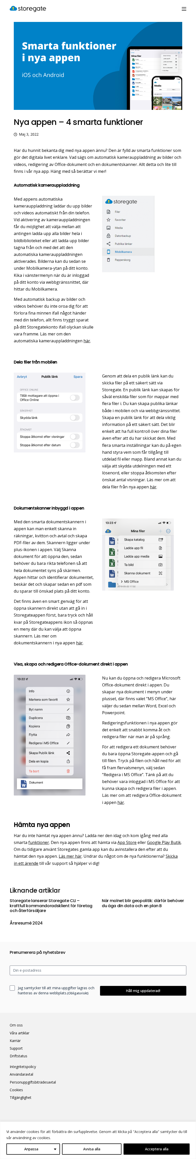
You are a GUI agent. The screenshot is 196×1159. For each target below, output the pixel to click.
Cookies (16, 1090)
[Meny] (184, 9)
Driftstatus (18, 1056)
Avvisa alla (91, 1149)
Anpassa (31, 1149)
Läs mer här (70, 856)
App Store (127, 842)
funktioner (38, 842)
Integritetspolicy (23, 1066)
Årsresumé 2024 (26, 923)
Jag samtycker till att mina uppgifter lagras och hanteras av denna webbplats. (56, 990)
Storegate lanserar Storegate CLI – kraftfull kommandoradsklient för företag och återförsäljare (51, 905)
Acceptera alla (156, 1149)
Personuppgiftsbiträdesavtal (33, 1082)
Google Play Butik (164, 842)
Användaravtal (21, 1074)
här (86, 341)
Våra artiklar (19, 1033)
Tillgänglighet (20, 1097)
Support (16, 1048)
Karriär (15, 1040)
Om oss (16, 1025)
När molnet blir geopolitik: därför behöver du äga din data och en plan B (143, 903)
